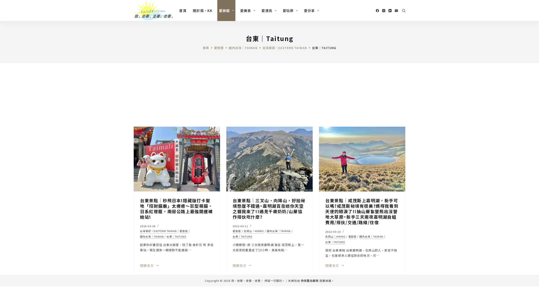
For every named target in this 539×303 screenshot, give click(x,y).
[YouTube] (390, 10)
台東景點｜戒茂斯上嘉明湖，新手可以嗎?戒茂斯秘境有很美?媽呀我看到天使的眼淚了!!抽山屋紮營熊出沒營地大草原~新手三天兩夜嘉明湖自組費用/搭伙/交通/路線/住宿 (361, 211)
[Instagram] (383, 10)
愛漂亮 (266, 10)
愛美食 (245, 10)
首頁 (183, 10)
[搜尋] (403, 10)
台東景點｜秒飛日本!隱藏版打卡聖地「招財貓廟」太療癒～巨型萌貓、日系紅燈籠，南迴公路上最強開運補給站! (176, 208)
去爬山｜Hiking (254, 231)
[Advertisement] (269, 94)
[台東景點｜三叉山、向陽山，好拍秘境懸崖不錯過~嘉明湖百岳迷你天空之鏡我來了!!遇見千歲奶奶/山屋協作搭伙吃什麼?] (269, 159)
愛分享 (309, 10)
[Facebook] (377, 10)
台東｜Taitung (176, 236)
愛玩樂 (288, 10)
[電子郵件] (396, 10)
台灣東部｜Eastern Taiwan (158, 231)
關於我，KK (203, 10)
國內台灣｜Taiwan (152, 236)
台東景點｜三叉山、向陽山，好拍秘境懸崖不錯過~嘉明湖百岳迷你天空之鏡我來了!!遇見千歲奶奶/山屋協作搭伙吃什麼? (269, 208)
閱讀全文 (147, 265)
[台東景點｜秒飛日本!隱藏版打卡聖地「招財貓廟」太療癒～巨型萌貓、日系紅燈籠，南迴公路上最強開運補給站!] (177, 159)
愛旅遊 (224, 10)
